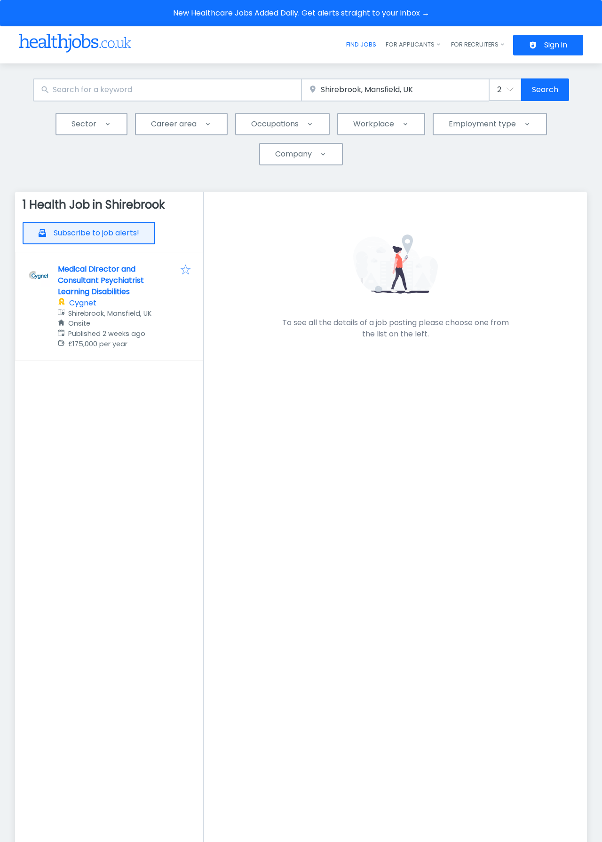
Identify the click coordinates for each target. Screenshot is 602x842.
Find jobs (361, 44)
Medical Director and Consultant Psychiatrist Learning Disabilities (101, 280)
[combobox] (167, 89)
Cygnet (82, 302)
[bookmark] (185, 270)
